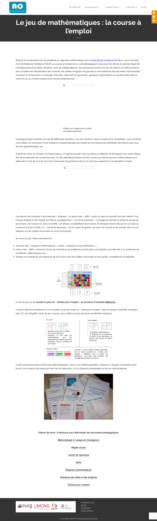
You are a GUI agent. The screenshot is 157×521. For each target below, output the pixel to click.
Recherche (74, 7)
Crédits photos (87, 510)
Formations (111, 7)
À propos (130, 7)
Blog (144, 7)
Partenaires (85, 508)
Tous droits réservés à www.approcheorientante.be (79, 518)
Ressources (91, 7)
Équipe (84, 505)
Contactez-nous (87, 502)
